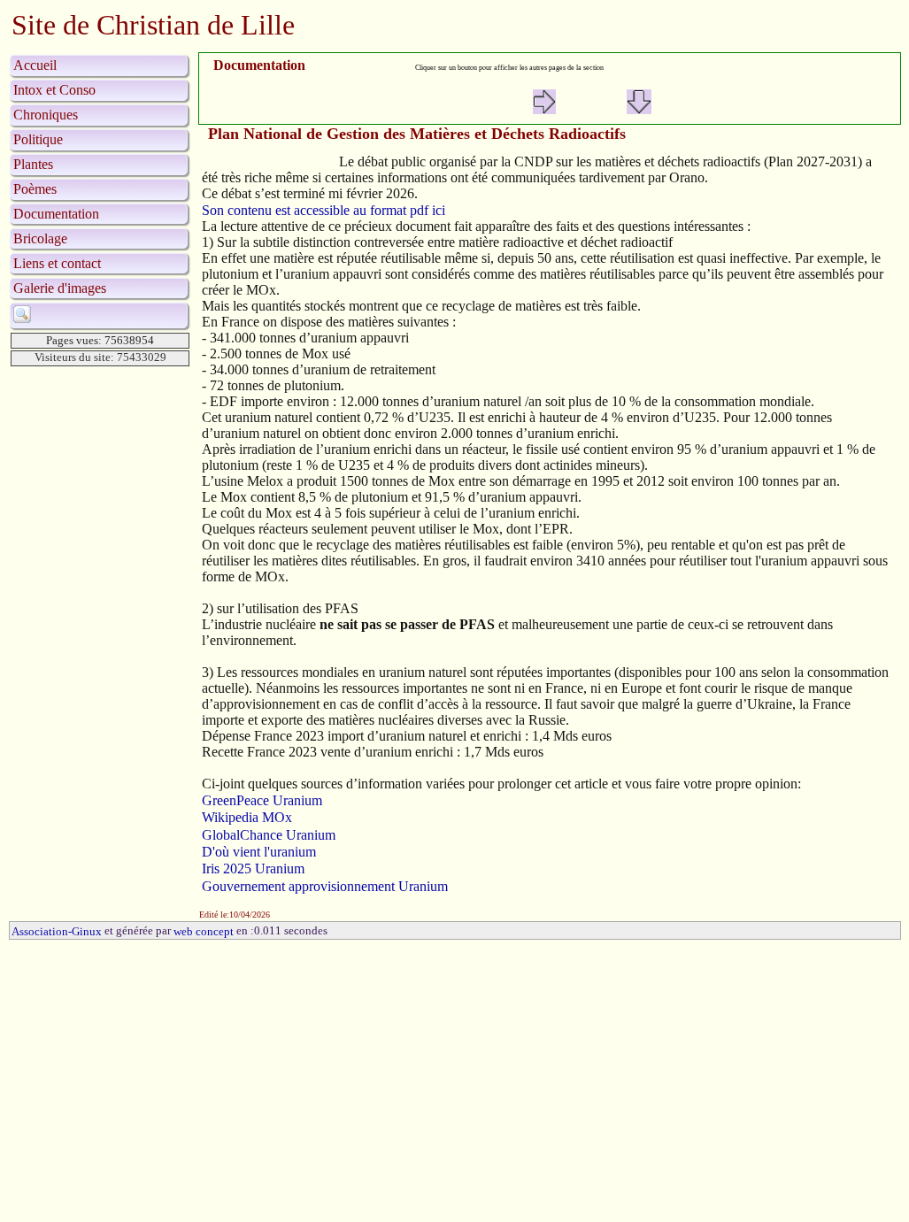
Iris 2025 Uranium (253, 869)
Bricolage (40, 238)
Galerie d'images (59, 288)
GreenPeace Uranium (262, 800)
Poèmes (35, 188)
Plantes (33, 164)
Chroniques (45, 114)
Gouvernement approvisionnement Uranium (325, 886)
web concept (203, 931)
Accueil (35, 65)
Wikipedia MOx (247, 818)
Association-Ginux (57, 931)
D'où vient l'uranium (259, 851)
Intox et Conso (54, 89)
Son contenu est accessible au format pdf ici (323, 210)
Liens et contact (57, 263)
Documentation (56, 213)
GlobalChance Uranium (268, 834)
